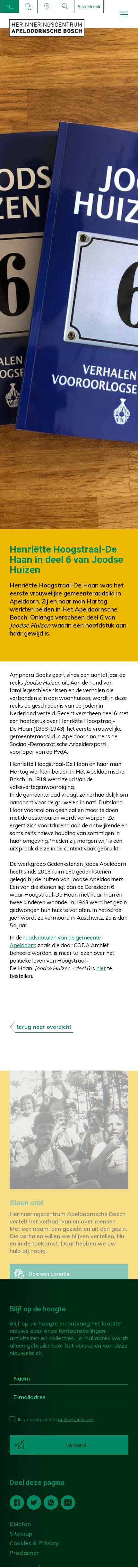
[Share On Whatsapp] (51, 1502)
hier (101, 968)
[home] (73, 28)
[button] (9, 6)
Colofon (20, 1524)
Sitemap (21, 1533)
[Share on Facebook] (17, 1502)
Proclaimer (24, 1552)
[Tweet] (34, 1502)
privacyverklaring (76, 1419)
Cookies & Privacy (34, 1543)
